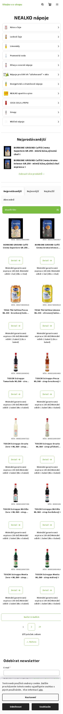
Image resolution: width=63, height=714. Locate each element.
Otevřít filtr (10, 209)
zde (41, 689)
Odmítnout (16, 706)
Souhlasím (45, 706)
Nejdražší (49, 191)
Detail (14, 260)
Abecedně (9, 199)
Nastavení (30, 697)
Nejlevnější (33, 191)
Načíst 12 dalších (31, 617)
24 (40, 626)
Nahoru (32, 641)
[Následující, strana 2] (31, 627)
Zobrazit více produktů (30, 174)
